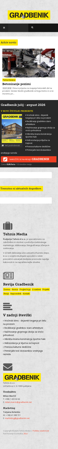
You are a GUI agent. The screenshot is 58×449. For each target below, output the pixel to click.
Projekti (46, 289)
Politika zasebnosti (41, 430)
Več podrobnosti (12, 145)
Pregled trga (25, 289)
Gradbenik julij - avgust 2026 (23, 105)
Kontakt (26, 293)
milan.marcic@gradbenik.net (18, 402)
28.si (26, 433)
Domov (7, 289)
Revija (6, 293)
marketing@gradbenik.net (17, 418)
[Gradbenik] (29, 13)
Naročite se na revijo (29, 159)
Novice (15, 289)
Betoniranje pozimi (16, 84)
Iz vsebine (36, 289)
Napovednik (16, 293)
